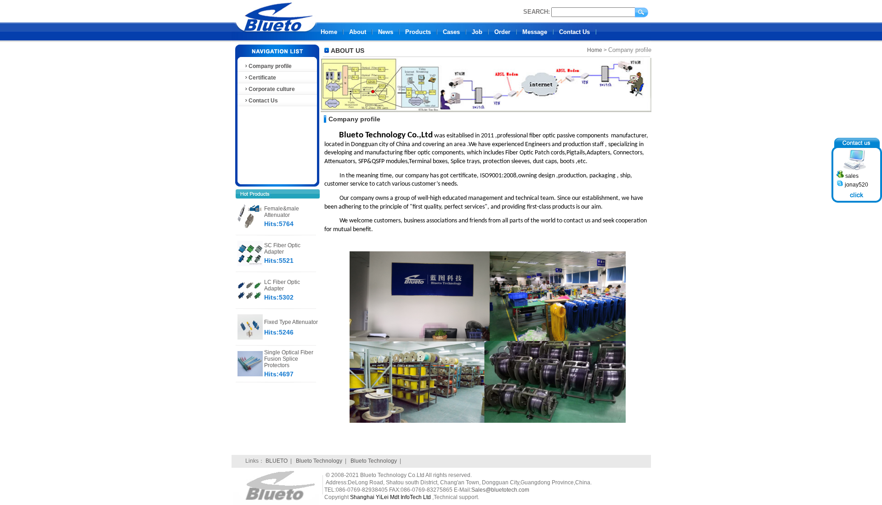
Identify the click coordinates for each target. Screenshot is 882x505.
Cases (451, 31)
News (385, 31)
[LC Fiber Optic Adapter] (250, 301)
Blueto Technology (319, 461)
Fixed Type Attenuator (291, 322)
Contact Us (574, 31)
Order (502, 31)
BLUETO (277, 461)
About (357, 31)
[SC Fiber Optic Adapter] (250, 264)
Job (477, 31)
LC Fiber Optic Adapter (282, 285)
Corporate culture (272, 89)
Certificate (262, 77)
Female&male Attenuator (281, 211)
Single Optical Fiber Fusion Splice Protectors (288, 359)
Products (418, 31)
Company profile (270, 66)
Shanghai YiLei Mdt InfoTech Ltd (390, 497)
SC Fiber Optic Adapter (282, 248)
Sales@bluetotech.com (500, 490)
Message (534, 31)
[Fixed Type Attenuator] (250, 338)
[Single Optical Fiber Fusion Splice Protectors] (250, 374)
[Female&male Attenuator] (250, 227)
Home (329, 31)
